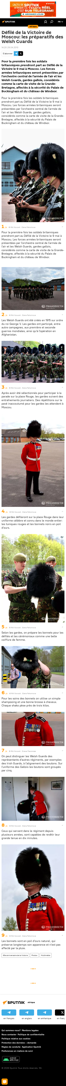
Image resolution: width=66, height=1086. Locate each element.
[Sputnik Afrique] (9, 22)
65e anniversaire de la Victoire (15, 955)
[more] (62, 227)
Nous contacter (9, 1034)
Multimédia (45, 955)
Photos (34, 955)
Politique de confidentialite (31, 1034)
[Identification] (46, 22)
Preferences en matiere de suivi (17, 1051)
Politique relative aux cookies (16, 1038)
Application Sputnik (31, 1046)
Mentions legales (30, 1030)
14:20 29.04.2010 (10, 47)
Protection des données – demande (19, 1042)
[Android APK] (10, 1059)
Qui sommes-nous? (11, 1030)
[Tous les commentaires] (5, 1082)
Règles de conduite (11, 1046)
